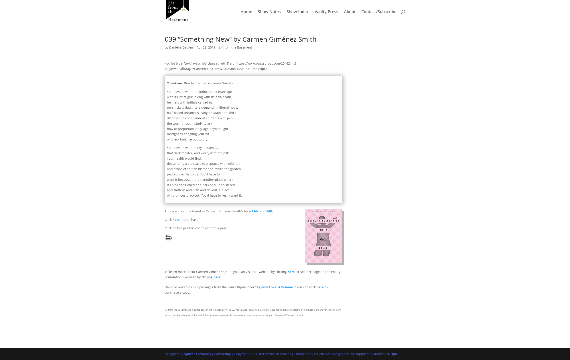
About (350, 12)
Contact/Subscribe (378, 12)
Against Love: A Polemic (274, 287)
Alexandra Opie (386, 354)
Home (246, 12)
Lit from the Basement (235, 47)
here (176, 220)
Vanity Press (326, 12)
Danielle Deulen (181, 47)
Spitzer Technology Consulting (207, 354)
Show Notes (269, 12)
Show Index (298, 12)
